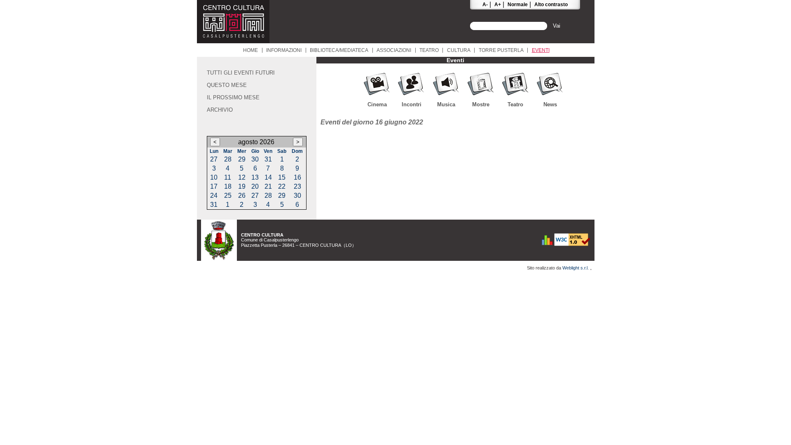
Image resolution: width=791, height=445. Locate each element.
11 (227, 177)
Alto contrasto (551, 4)
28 (228, 159)
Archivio (220, 110)
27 (214, 159)
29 (242, 159)
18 (228, 186)
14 (268, 177)
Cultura (458, 50)
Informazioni (284, 50)
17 (214, 186)
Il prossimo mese (233, 97)
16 (297, 177)
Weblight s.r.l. (576, 267)
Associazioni (394, 50)
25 (228, 195)
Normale (518, 4)
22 (282, 186)
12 (242, 177)
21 (268, 186)
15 (282, 177)
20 (255, 186)
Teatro (429, 50)
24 (214, 195)
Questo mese (227, 85)
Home (250, 50)
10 (214, 177)
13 (255, 177)
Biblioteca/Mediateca (339, 50)
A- (485, 4)
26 (242, 195)
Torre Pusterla (501, 50)
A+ (497, 4)
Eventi (541, 50)
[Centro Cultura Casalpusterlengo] (233, 40)
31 (268, 159)
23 (297, 186)
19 (242, 186)
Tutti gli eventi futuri (241, 73)
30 (255, 159)
